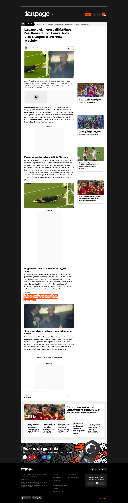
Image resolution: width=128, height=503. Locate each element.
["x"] (39, 457)
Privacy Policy (57, 480)
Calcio (29, 24)
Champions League (48, 24)
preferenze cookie (58, 491)
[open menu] (23, 24)
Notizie (36, 391)
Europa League (59, 24)
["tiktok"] (25, 457)
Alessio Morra (37, 48)
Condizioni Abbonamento (60, 485)
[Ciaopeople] (103, 498)
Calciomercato (69, 24)
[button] (72, 48)
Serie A (39, 24)
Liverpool (31, 391)
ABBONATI (88, 14)
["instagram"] (30, 457)
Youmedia (55, 474)
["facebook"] (44, 457)
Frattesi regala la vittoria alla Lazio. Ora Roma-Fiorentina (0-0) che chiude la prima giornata (83, 410)
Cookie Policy (57, 483)
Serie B (77, 24)
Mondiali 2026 (85, 24)
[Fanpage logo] (37, 14)
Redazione (56, 488)
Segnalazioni (56, 477)
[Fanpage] (27, 469)
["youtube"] (34, 457)
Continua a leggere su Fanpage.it (49, 357)
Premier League (43, 391)
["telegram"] (49, 457)
